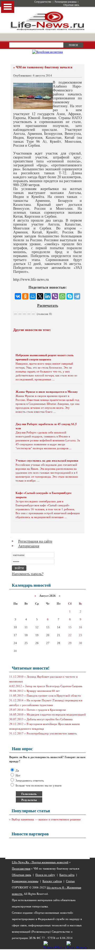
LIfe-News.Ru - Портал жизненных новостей (40, 862)
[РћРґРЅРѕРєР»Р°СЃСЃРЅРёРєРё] (25, 296)
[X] (40, 296)
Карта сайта (66, 875)
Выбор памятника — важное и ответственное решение (46, 819)
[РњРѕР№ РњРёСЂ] (33, 296)
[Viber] (55, 296)
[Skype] (69, 296)
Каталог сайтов (52, 881)
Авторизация (28, 545)
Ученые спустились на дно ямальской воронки (47, 460)
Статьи (70, 881)
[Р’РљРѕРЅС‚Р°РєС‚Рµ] (18, 296)
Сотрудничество (42, 1)
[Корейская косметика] (47, 52)
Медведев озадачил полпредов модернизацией (56, 714)
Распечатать (47, 305)
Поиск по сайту (45, 875)
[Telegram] (77, 296)
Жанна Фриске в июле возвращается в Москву (47, 392)
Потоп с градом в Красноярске (46, 710)
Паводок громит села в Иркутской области (54, 695)
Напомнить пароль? (27, 573)
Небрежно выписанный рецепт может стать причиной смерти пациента (45, 357)
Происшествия (21, 868)
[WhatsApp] (62, 296)
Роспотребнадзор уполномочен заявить (52, 733)
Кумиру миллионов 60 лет (43, 691)
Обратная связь (71, 5)
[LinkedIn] (47, 296)
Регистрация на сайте (35, 541)
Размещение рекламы (66, 1)
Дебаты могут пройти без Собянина (50, 719)
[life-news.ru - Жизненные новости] (47, 30)
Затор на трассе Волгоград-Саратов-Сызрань (53, 686)
